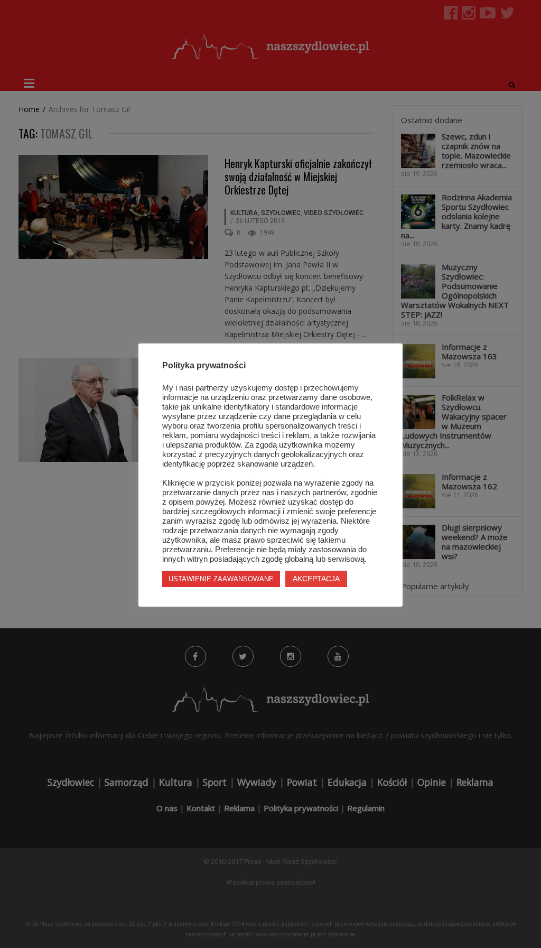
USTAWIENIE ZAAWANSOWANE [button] (221, 579)
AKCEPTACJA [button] (316, 578)
